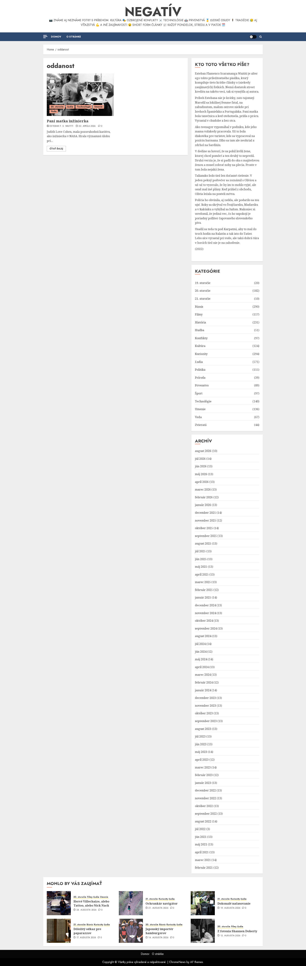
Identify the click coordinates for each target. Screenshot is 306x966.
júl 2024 (200, 644)
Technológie (84, 106)
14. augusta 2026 (158, 937)
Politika (200, 370)
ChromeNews (177, 962)
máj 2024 (201, 659)
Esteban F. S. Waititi (61, 126)
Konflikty (201, 338)
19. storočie (202, 283)
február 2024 (204, 682)
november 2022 (205, 798)
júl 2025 (200, 551)
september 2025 (206, 536)
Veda (53, 111)
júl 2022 (200, 829)
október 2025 (204, 528)
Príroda (200, 378)
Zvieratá (200, 425)
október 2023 (204, 713)
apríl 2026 (202, 482)
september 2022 (206, 814)
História (200, 322)
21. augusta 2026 (158, 908)
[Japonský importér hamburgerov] (131, 931)
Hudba (199, 330)
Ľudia (70, 106)
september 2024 (206, 628)
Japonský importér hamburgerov (159, 931)
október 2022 (204, 806)
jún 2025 (200, 559)
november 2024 (205, 613)
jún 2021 (200, 837)
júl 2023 (200, 736)
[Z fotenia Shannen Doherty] (203, 931)
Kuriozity (201, 354)
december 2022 (205, 790)
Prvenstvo (202, 385)
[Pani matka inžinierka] (80, 94)
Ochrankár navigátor (162, 903)
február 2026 (204, 497)
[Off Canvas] (45, 36)
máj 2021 (201, 844)
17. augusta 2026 (86, 937)
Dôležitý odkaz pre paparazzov (87, 931)
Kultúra (200, 346)
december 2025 (205, 513)
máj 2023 (201, 752)
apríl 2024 (202, 667)
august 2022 (203, 821)
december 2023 (205, 698)
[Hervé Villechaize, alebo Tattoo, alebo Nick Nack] (59, 903)
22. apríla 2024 (87, 126)
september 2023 (206, 721)
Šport (198, 393)
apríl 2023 (202, 760)
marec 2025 (203, 582)
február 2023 (204, 775)
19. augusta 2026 (230, 908)
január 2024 (203, 690)
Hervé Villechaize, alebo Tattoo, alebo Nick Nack (91, 903)
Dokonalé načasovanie (233, 903)
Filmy (199, 314)
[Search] (260, 36)
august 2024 (203, 636)
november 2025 (205, 520)
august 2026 (203, 451)
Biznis (199, 307)
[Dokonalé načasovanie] (203, 903)
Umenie (98, 106)
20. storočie (57, 106)
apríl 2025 (202, 574)
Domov (56, 36)
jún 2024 (200, 652)
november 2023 (205, 706)
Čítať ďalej (56, 148)
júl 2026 (200, 459)
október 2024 (204, 621)
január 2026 (203, 505)
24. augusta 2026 (86, 910)
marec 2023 (203, 767)
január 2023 (203, 783)
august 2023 (203, 729)
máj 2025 (201, 567)
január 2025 (203, 597)
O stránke (73, 36)
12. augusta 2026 (230, 935)
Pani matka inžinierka (67, 121)
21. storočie (202, 299)
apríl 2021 (202, 852)
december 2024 (205, 605)
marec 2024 (203, 675)
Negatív (153, 11)
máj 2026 (201, 474)
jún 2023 (200, 744)
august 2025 (203, 543)
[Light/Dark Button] (253, 37)
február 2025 (204, 590)
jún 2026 (200, 466)
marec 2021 (203, 860)
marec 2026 (203, 489)
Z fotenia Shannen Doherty (237, 931)
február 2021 (204, 868)
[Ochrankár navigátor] (131, 903)
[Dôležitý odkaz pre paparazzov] (59, 931)
